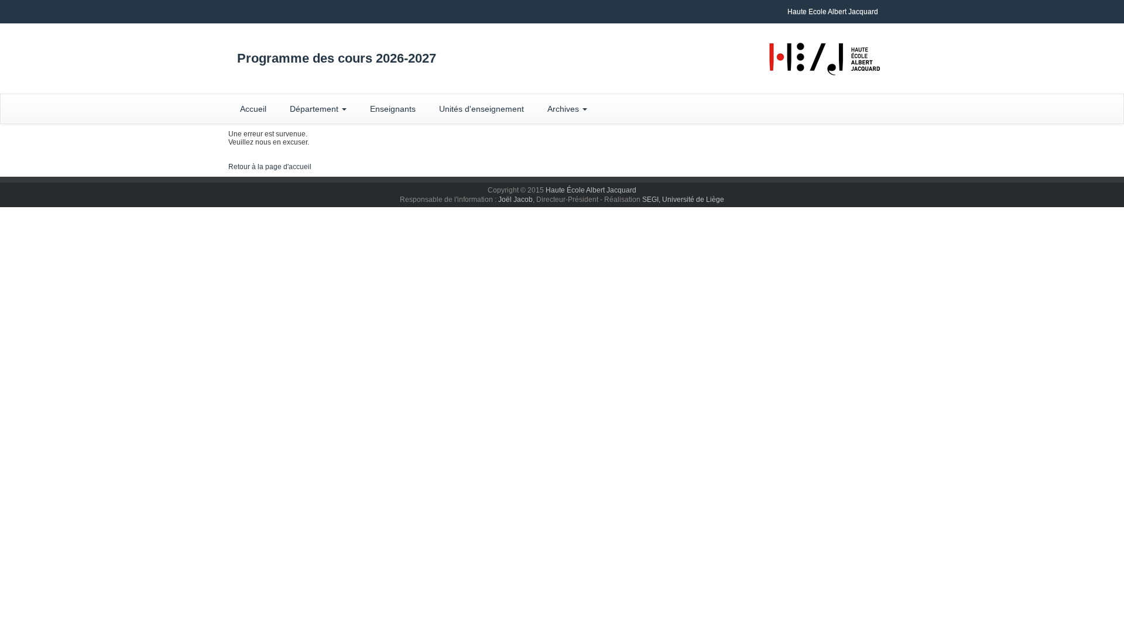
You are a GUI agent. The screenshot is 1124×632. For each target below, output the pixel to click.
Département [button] (315, 109)
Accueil (253, 109)
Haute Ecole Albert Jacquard (832, 12)
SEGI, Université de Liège (683, 199)
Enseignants (393, 109)
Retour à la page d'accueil (269, 167)
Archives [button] (564, 109)
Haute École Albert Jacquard (591, 190)
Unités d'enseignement (481, 109)
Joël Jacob (515, 199)
